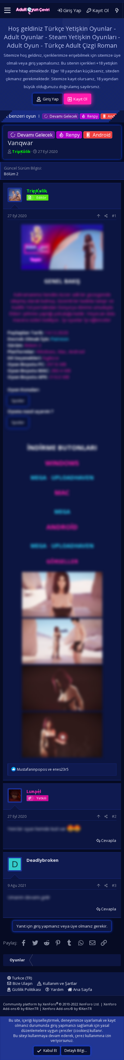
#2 (114, 816)
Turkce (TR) (21, 978)
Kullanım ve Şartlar (60, 983)
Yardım (57, 989)
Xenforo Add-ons (67, 1008)
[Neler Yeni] (116, 10)
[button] (7, 10)
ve (43, 769)
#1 (114, 215)
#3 (114, 885)
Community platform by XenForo (51, 1004)
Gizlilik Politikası (26, 989)
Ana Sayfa (82, 989)
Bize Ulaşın (23, 983)
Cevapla (108, 840)
